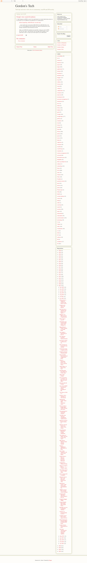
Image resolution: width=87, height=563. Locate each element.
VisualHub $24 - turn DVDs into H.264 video (63, 371)
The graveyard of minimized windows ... (63, 412)
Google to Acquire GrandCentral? (63, 352)
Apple (58, 66)
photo (58, 187)
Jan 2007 (62, 543)
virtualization (60, 228)
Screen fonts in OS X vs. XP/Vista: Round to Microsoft (63, 458)
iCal (58, 122)
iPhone (58, 131)
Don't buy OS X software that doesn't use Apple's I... (63, 311)
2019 (60, 263)
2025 (60, 252)
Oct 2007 (62, 291)
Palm (58, 176)
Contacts (59, 92)
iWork (58, 140)
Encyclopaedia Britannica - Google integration (63, 431)
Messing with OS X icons (63, 383)
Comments (61, 28)
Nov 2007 (62, 289)
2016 (60, 269)
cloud (58, 86)
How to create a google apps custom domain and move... (63, 407)
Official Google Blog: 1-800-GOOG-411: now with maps (30, 22)
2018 (60, 265)
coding (58, 88)
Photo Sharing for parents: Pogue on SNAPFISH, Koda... (63, 521)
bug (58, 79)
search (58, 207)
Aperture (59, 62)
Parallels (59, 179)
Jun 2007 (62, 298)
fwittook (58, 110)
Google (58, 114)
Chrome (59, 84)
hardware (59, 120)
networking (59, 166)
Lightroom (59, 142)
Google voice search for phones (25, 17)
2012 (60, 276)
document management (62, 99)
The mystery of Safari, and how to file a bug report (63, 437)
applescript (59, 69)
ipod (58, 135)
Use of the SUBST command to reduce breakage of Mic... (63, 388)
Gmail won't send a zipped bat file (63, 349)
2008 (60, 283)
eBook (58, 105)
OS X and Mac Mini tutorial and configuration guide (63, 356)
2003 (60, 551)
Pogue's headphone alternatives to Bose (63, 447)
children (59, 82)
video (58, 226)
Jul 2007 (62, 296)
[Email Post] (26, 35)
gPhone (59, 118)
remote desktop (60, 196)
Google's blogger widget (63, 500)
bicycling (59, 73)
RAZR (58, 194)
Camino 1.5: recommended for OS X (63, 512)
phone (58, 185)
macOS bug (59, 148)
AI (57, 58)
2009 (60, 282)
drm (58, 103)
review (58, 198)
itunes (58, 138)
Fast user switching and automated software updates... (63, 531)
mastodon (59, 150)
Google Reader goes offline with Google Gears (63, 504)
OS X (58, 170)
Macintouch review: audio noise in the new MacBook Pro (63, 485)
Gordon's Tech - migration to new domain (63, 396)
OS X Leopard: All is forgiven (63, 474)
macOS (58, 146)
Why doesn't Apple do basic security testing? (63, 442)
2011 (60, 278)
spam (58, 211)
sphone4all (59, 213)
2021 (60, 259)
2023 (60, 256)
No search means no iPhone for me (63, 341)
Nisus (58, 168)
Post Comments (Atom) (37, 50)
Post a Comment (21, 41)
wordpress (59, 241)
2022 (60, 257)
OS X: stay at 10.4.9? (62, 319)
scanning (59, 204)
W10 (58, 232)
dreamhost (59, 101)
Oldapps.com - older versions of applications (63, 316)
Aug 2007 (62, 294)
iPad (58, 129)
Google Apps (60, 116)
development (60, 97)
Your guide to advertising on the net (63, 333)
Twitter (58, 224)
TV (57, 222)
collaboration (60, 90)
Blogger (50, 560)
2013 (60, 274)
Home (35, 46)
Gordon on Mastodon (61, 42)
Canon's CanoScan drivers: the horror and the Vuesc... (63, 362)
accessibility (59, 56)
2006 (60, 545)
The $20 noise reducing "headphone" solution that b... (63, 417)
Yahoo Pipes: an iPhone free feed (63, 367)
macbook (59, 144)
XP (57, 243)
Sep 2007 (62, 292)
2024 (60, 254)
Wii (58, 239)
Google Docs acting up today (63, 463)
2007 (60, 285)
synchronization (60, 217)
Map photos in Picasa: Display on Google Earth (63, 329)
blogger (58, 77)
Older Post (50, 46)
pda (58, 183)
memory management (62, 153)
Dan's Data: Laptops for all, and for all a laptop (63, 452)
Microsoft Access (60, 157)
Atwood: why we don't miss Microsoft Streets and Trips (63, 479)
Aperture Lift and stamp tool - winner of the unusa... (63, 426)
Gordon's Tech (24, 6)
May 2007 (62, 536)
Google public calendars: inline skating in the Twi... (63, 495)
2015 (60, 270)
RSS (58, 200)
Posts (60, 26)
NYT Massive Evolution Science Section (63, 337)
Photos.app (59, 189)
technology (59, 220)
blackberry (59, 75)
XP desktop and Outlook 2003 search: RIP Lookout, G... (63, 323)
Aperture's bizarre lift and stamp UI (63, 421)
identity (58, 127)
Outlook (59, 174)
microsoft (59, 155)
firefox (58, 107)
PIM (58, 191)
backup (58, 71)
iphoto (58, 133)
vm (58, 230)
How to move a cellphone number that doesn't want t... (63, 301)
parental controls (60, 181)
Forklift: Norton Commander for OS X (63, 526)
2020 (60, 261)
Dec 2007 (62, 287)
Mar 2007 (62, 539)
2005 (60, 547)
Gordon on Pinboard (61, 45)
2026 (60, 250)
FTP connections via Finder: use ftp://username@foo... (63, 379)
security (59, 209)
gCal (58, 112)
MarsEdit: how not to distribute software (63, 508)
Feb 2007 (62, 541)
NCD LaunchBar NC (61, 161)
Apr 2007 (62, 538)
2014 (60, 272)
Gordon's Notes (60, 47)
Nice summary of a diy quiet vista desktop (63, 346)
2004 (60, 549)
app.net (58, 64)
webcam (59, 237)
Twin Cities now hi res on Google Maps (63, 471)
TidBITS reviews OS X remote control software (63, 491)
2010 (60, 280)
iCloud (58, 125)
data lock (59, 94)
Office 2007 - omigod (62, 375)
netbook (59, 163)
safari (58, 202)
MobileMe (59, 159)
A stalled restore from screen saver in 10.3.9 (63, 517)
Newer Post (19, 46)
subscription (59, 215)
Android (59, 60)
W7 (58, 235)
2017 (60, 267)
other (58, 172)
